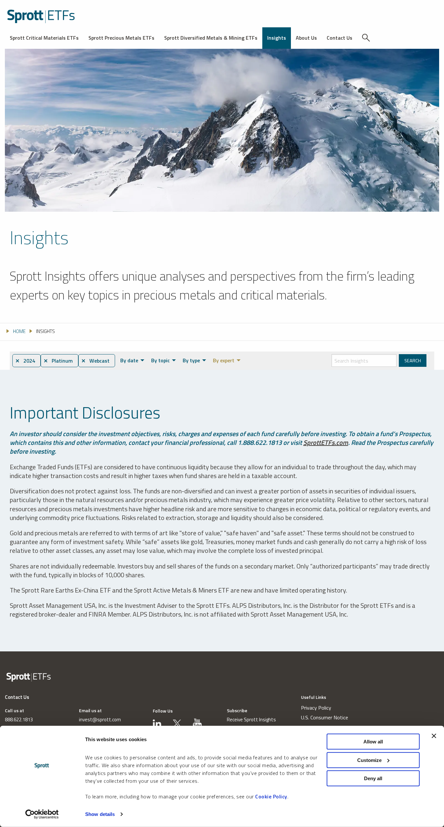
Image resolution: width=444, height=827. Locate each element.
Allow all (373, 741)
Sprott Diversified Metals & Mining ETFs (210, 38)
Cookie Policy (271, 796)
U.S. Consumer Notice (324, 717)
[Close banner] (434, 736)
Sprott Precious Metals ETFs (121, 38)
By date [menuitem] (129, 360)
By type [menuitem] (191, 360)
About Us (306, 38)
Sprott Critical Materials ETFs (44, 38)
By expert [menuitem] (223, 360)
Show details (100, 814)
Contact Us (339, 38)
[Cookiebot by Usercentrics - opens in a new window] (42, 814)
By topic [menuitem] (160, 360)
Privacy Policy (316, 708)
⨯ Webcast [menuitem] (95, 361)
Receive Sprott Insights (251, 719)
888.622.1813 (19, 719)
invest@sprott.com (100, 719)
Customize (369, 760)
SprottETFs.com (325, 442)
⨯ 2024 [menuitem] (25, 361)
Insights (276, 38)
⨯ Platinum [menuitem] (58, 361)
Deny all (373, 778)
